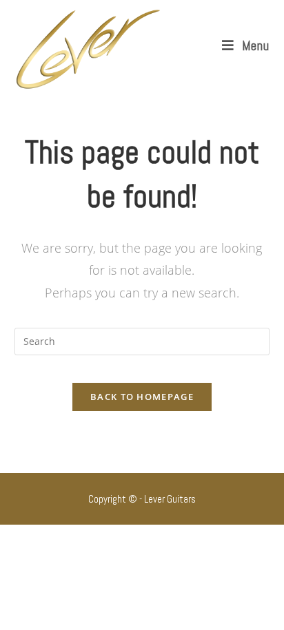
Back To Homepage (142, 396)
